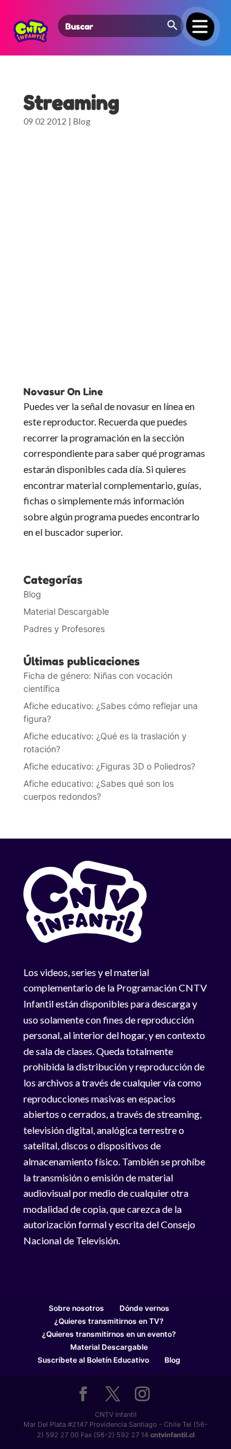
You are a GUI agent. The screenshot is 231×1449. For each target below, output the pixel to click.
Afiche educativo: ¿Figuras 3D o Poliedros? (109, 766)
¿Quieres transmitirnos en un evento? (109, 1334)
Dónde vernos (144, 1308)
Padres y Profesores (64, 628)
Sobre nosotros (76, 1308)
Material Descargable (66, 611)
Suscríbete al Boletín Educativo (93, 1360)
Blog (82, 121)
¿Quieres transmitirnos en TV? (109, 1321)
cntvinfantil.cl (172, 1435)
